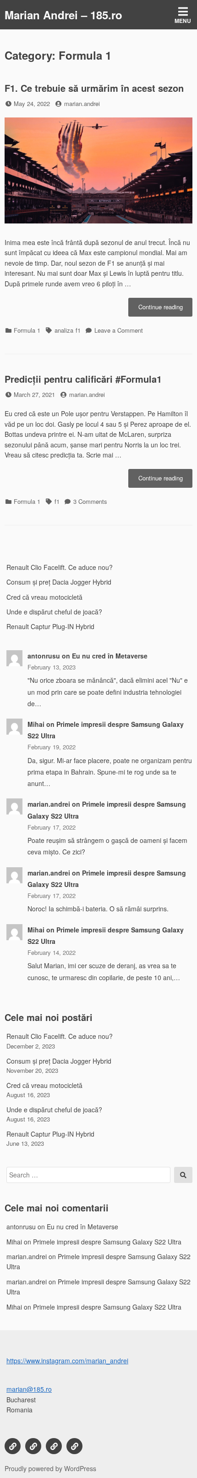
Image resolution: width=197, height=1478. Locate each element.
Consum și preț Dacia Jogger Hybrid (58, 581)
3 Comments (90, 501)
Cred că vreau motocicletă (44, 597)
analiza (64, 330)
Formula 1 (27, 330)
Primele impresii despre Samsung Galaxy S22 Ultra (107, 1241)
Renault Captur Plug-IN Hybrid (50, 626)
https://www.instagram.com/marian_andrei (67, 1360)
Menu (183, 21)
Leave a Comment (118, 330)
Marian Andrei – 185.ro (63, 14)
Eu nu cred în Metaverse (110, 655)
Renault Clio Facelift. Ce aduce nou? (59, 567)
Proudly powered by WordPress (50, 1468)
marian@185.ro (29, 1389)
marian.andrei (82, 103)
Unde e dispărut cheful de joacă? (54, 611)
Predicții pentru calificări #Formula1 (83, 378)
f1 (78, 330)
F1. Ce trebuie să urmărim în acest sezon (94, 88)
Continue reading (165, 309)
